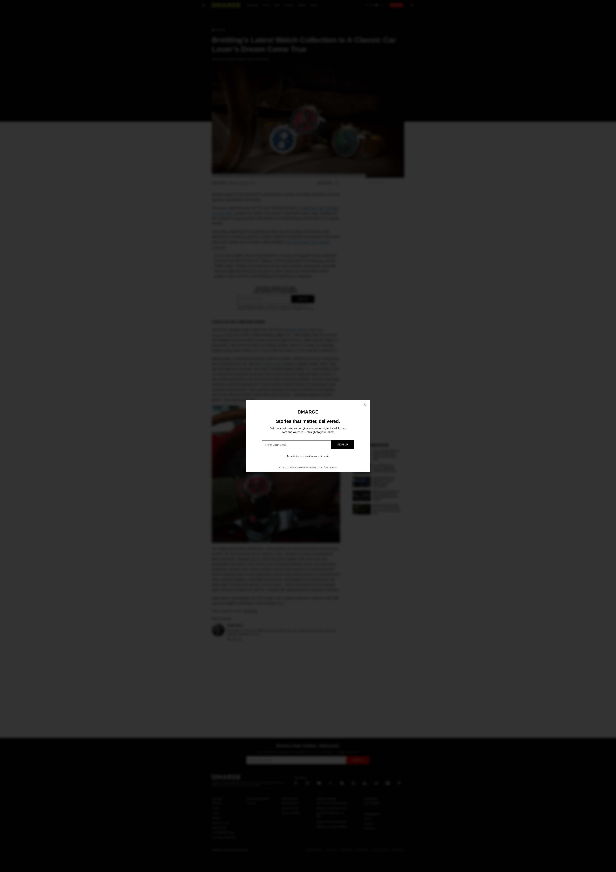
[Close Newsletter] (365, 404)
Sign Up (342, 444)
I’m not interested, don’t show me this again (308, 456)
